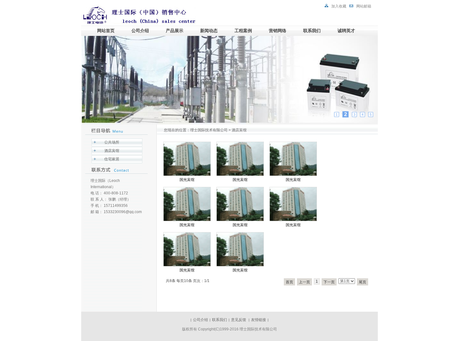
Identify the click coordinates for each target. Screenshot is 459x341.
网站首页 (106, 30)
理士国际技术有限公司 (209, 130)
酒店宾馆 (111, 151)
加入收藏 (338, 6)
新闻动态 (209, 30)
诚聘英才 (346, 30)
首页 (289, 282)
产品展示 (174, 30)
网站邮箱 (363, 6)
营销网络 (277, 30)
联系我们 (312, 30)
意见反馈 (239, 320)
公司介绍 (140, 30)
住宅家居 (111, 159)
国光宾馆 (187, 180)
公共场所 (111, 142)
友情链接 (258, 320)
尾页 (362, 282)
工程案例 (243, 30)
